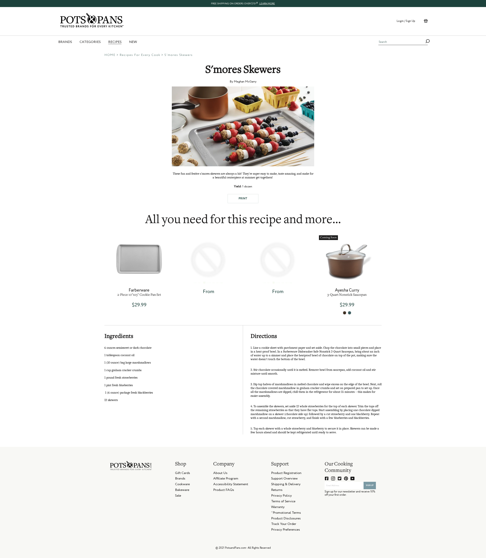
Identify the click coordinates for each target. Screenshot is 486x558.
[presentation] (243, 3)
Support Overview (284, 479)
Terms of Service (283, 501)
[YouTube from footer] (352, 478)
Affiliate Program (225, 479)
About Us (220, 473)
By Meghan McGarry (243, 81)
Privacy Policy (281, 496)
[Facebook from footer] (327, 478)
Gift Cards (182, 473)
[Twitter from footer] (340, 478)
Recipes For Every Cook (140, 55)
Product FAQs (223, 490)
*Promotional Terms (286, 513)
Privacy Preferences (285, 530)
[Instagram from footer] (333, 478)
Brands (180, 479)
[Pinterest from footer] (346, 478)
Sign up (370, 485)
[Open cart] (426, 21)
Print (243, 198)
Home (109, 55)
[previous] (93, 269)
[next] (392, 269)
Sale (178, 496)
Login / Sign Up (406, 21)
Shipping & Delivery (286, 484)
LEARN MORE (267, 3)
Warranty (278, 507)
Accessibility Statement (230, 484)
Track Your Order (283, 524)
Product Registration (286, 473)
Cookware (182, 484)
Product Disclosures (286, 519)
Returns (276, 490)
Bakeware (182, 490)
